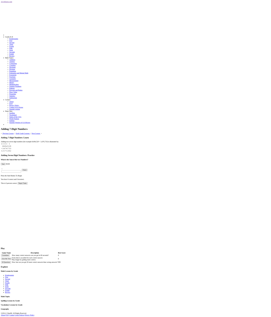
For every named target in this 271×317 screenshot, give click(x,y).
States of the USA (15, 117)
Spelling (12, 113)
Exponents (12, 75)
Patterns (12, 88)
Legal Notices (19, 315)
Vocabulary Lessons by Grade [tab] (11, 305)
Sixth (11, 50)
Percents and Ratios (15, 90)
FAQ (11, 103)
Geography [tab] (5, 309)
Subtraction (13, 98)
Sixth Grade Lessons (23, 133)
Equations (12, 71)
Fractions (12, 77)
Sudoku (12, 121)
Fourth (11, 46)
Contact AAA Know (16, 107)
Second (11, 42)
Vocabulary (13, 115)
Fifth (10, 48)
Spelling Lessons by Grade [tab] (10, 301)
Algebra (12, 62)
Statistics (12, 96)
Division (12, 69)
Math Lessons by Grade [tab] (9, 271)
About (11, 102)
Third (11, 44)
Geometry (12, 79)
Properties (12, 94)
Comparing (13, 63)
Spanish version (14, 109)
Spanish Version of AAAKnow (19, 122)
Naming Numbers (15, 86)
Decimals (12, 67)
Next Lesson (36, 133)
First (10, 41)
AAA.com (6, 2)
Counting (12, 65)
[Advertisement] (64, 17)
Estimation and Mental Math (18, 73)
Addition (12, 60)
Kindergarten (13, 39)
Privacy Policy (14, 105)
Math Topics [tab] (5, 296)
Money (11, 82)
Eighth (11, 54)
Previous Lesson (8, 133)
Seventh (12, 52)
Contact (12, 315)
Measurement (13, 81)
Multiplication (14, 84)
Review (12, 56)
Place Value (13, 92)
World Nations (14, 119)
